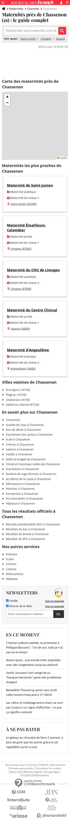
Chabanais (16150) (18, 400)
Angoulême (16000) (22, 368)
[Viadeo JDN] (51, 807)
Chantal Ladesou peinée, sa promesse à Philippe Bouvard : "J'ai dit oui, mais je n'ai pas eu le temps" (34, 647)
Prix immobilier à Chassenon (24, 498)
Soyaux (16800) (20, 328)
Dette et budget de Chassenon (26, 459)
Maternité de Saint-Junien (30, 185)
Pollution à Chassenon (20, 488)
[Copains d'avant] (18, 807)
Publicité (44, 765)
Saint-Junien (28, 38)
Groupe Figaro (52, 772)
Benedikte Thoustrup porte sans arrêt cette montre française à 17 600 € (31, 692)
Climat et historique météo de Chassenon (33, 464)
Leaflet (63, 158)
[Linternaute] (18, 800)
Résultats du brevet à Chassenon (27, 534)
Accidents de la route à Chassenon (28, 479)
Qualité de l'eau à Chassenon (25, 425)
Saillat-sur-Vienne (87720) (22, 404)
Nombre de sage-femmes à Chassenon (31, 474)
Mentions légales (33, 772)
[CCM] (18, 792)
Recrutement (58, 765)
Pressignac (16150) (18, 390)
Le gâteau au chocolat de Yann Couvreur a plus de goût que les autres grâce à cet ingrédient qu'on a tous (34, 742)
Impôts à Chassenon (19, 454)
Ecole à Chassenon (18, 439)
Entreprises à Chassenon (22, 494)
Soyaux (60, 38)
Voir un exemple (54, 601)
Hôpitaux (12, 579)
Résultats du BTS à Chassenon (25, 539)
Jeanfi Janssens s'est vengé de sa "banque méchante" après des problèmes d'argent (33, 677)
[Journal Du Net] (51, 792)
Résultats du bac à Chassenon (25, 529)
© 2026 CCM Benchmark (35, 775)
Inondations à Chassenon (22, 469)
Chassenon (13, 420)
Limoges (46, 38)
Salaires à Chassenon (20, 449)
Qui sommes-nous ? (15, 765)
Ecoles (10, 559)
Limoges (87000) (20, 248)
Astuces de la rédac (20, 606)
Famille (13, 601)
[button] (7, 97)
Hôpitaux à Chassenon (20, 503)
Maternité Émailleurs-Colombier (26, 227)
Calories (11, 569)
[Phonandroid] (51, 815)
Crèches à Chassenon (20, 444)
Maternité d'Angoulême (28, 350)
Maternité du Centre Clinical (32, 310)
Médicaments (15, 574)
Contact (33, 765)
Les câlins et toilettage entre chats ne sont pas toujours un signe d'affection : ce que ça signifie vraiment (34, 707)
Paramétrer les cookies (48, 768)
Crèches (11, 564)
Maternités (16, 9)
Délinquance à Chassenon (23, 484)
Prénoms (11, 554)
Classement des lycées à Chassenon (29, 434)
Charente (33, 9)
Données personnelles (21, 768)
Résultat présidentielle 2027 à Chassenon (33, 524)
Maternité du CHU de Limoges (33, 270)
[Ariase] (18, 815)
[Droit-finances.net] (51, 800)
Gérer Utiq (16, 772)
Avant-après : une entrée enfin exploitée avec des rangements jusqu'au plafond (33, 662)
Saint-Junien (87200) (23, 204)
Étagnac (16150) (16, 394)
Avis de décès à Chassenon (23, 430)
